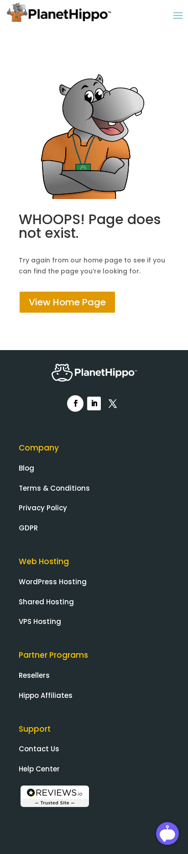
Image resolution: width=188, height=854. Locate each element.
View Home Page (67, 302)
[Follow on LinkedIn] (94, 403)
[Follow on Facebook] (75, 403)
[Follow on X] (112, 403)
